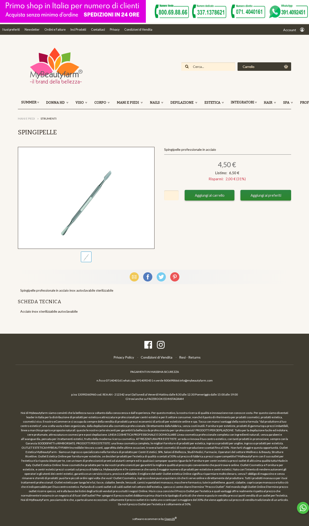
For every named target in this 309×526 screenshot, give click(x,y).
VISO (80, 103)
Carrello (248, 67)
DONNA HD (55, 103)
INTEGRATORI (242, 102)
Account (289, 30)
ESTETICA (212, 103)
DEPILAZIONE (182, 103)
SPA (286, 103)
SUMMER (28, 102)
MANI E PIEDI (128, 103)
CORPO (100, 103)
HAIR (268, 103)
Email (134, 277)
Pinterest (174, 277)
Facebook (147, 277)
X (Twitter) (161, 277)
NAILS (155, 103)
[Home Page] (54, 83)
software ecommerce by (154, 519)
